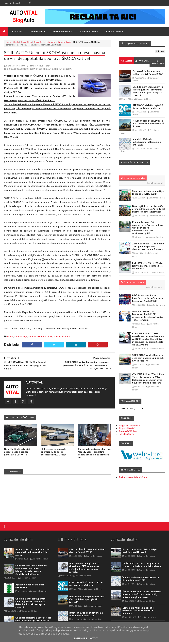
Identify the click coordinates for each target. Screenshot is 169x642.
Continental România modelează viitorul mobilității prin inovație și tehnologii (33, 620)
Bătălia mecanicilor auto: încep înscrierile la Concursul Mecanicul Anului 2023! (147, 298)
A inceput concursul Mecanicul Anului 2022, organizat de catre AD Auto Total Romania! (147, 315)
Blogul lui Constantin (129, 425)
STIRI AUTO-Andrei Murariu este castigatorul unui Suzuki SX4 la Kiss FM (148, 358)
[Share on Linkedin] (76, 344)
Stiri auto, (48, 69)
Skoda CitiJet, (35, 69)
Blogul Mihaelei (127, 428)
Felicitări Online (127, 433)
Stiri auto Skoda (64, 42)
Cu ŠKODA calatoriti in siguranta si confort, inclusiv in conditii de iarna (141, 565)
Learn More (80, 638)
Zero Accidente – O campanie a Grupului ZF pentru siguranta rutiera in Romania (148, 246)
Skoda (16, 42)
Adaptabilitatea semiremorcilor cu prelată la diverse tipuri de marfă (33, 552)
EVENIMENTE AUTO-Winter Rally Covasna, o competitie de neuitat (147, 265)
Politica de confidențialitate (133, 477)
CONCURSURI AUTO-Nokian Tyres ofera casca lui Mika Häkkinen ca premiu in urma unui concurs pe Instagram (148, 378)
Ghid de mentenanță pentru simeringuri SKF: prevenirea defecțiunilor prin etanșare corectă (148, 91)
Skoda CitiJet (39, 42)
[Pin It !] (98, 344)
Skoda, (10, 69)
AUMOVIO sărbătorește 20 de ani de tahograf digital (148, 106)
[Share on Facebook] (32, 344)
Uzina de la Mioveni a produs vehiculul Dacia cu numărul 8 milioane (138, 610)
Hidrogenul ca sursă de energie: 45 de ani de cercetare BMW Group (53, 452)
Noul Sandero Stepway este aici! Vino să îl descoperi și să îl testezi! (148, 123)
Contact (16, 3)
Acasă (8, 3)
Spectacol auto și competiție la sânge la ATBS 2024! (148, 192)
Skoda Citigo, (21, 69)
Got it (94, 638)
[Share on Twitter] (54, 344)
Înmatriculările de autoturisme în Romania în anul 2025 (147, 142)
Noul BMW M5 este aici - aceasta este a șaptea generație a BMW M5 (17, 452)
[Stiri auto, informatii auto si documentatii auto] (23, 16)
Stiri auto (51, 42)
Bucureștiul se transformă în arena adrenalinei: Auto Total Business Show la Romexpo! (148, 209)
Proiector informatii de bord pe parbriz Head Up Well (139, 551)
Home (8, 42)
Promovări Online (128, 431)
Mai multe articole (154, 183)
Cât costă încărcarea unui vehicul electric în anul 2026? (148, 72)
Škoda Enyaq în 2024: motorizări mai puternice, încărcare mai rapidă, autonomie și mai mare (142, 594)
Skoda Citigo (26, 42)
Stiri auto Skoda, (62, 69)
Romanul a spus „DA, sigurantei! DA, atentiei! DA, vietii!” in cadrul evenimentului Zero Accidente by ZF (147, 228)
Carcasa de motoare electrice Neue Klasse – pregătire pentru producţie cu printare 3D (94, 453)
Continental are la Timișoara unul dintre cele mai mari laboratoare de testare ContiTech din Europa (31, 569)
